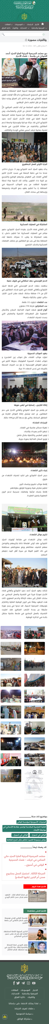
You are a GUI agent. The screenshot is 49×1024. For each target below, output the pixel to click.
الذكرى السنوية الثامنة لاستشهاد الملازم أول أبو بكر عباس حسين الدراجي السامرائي (16, 934)
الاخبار (35, 990)
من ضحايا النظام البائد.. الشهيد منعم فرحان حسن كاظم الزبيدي (16, 896)
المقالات (7, 24)
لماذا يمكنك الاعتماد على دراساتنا (23, 1003)
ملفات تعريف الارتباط (24, 1008)
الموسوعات (19, 24)
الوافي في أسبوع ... (38, 835)
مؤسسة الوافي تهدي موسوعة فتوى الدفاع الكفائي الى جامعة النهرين (16, 920)
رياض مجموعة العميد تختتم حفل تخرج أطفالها (26, 840)
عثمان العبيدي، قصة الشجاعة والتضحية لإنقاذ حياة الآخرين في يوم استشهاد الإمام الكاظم (16, 947)
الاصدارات (23, 28)
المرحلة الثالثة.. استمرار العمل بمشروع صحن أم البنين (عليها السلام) (25, 875)
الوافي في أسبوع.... (20, 835)
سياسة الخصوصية (24, 1014)
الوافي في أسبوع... (34, 864)
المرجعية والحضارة (38, 28)
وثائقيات (31, 997)
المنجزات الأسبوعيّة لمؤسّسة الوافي (31, 822)
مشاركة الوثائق (24, 1019)
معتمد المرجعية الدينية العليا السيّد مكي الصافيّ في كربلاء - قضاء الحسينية (24, 857)
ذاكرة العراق (19, 997)
